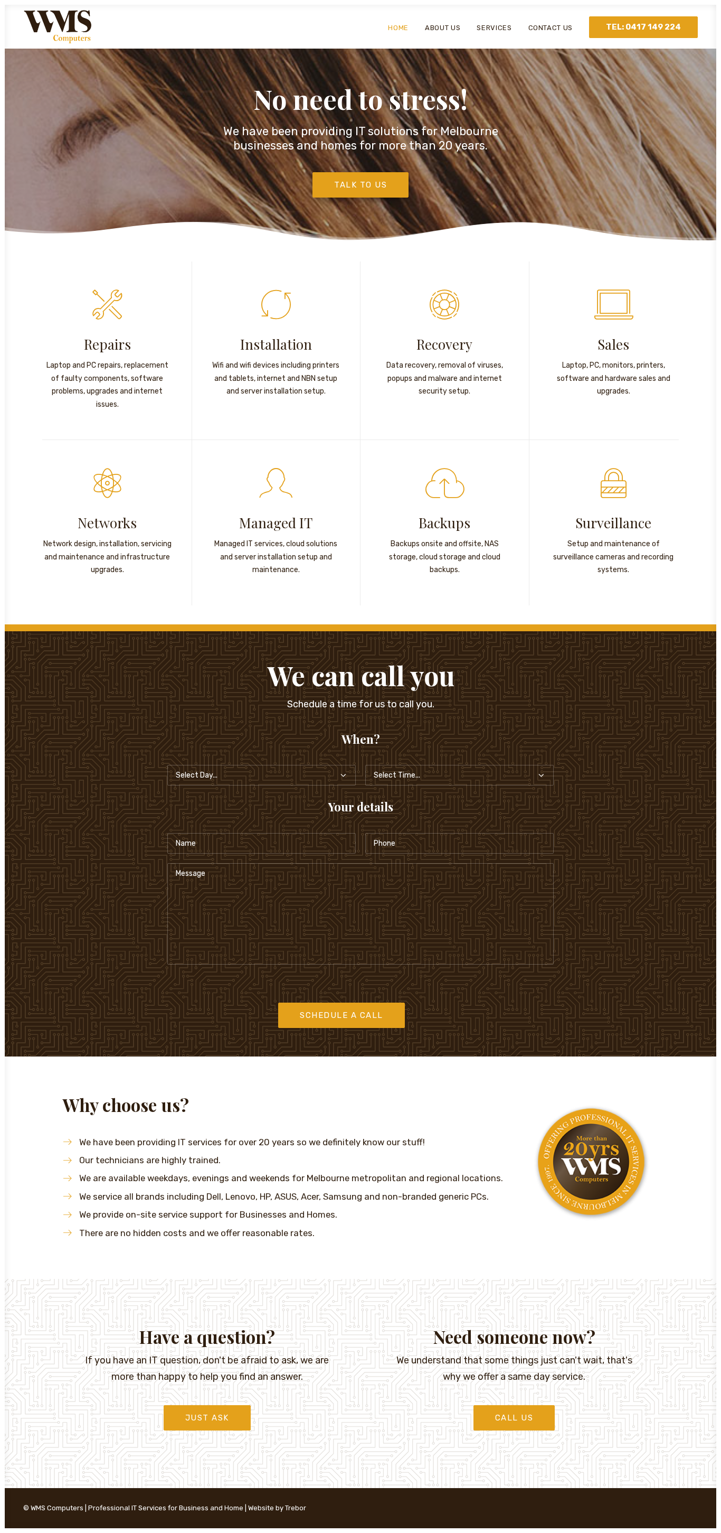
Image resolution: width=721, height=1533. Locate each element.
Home (398, 28)
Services (494, 28)
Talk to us (360, 185)
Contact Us (550, 28)
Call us (514, 1418)
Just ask (207, 1418)
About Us (442, 28)
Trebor (295, 1508)
